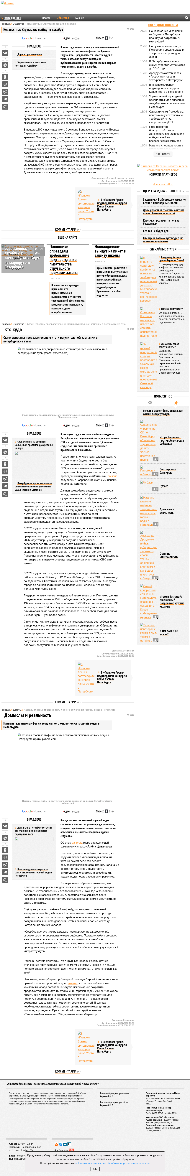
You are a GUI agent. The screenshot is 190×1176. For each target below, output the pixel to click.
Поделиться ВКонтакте (5, 53)
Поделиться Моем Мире (5, 65)
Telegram (61, 1144)
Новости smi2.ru (163, 184)
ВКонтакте (65, 1144)
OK (95, 1169)
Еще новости (163, 154)
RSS (56, 1144)
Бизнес (79, 18)
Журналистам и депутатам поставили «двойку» (30, 64)
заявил (73, 983)
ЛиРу (69, 1144)
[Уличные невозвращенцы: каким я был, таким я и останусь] (148, 633)
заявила (77, 842)
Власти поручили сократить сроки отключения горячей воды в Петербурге (34, 872)
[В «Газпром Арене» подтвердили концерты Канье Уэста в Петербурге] (86, 205)
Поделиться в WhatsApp (5, 84)
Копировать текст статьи (5, 107)
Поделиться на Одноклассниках (5, 77)
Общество (63, 18)
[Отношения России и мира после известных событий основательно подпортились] (148, 322)
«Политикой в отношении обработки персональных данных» (112, 1163)
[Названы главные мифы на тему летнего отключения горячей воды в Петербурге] (148, 511)
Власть (46, 18)
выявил (112, 476)
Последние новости (163, 25)
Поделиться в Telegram (5, 99)
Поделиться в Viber (5, 92)
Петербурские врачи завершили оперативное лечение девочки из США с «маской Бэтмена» (33, 486)
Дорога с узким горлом (29, 54)
